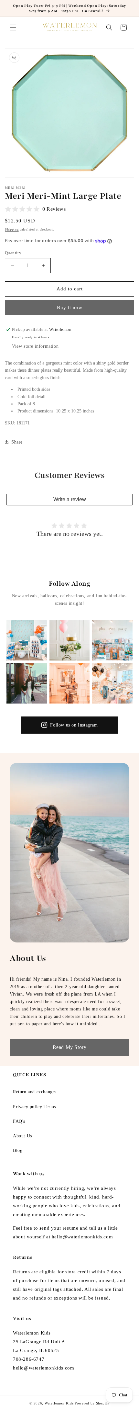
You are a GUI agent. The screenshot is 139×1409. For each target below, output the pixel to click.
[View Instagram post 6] (112, 683)
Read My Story (70, 1047)
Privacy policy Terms (34, 1106)
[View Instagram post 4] (26, 683)
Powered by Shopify (92, 1403)
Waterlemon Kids (59, 1403)
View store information (35, 346)
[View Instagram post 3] (112, 640)
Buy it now (69, 307)
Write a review (69, 499)
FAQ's (19, 1121)
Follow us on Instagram (74, 725)
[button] (13, 27)
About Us (22, 1135)
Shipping (12, 229)
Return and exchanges (35, 1091)
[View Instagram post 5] (69, 683)
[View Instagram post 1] (26, 640)
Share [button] (17, 442)
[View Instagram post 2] (69, 640)
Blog (17, 1150)
